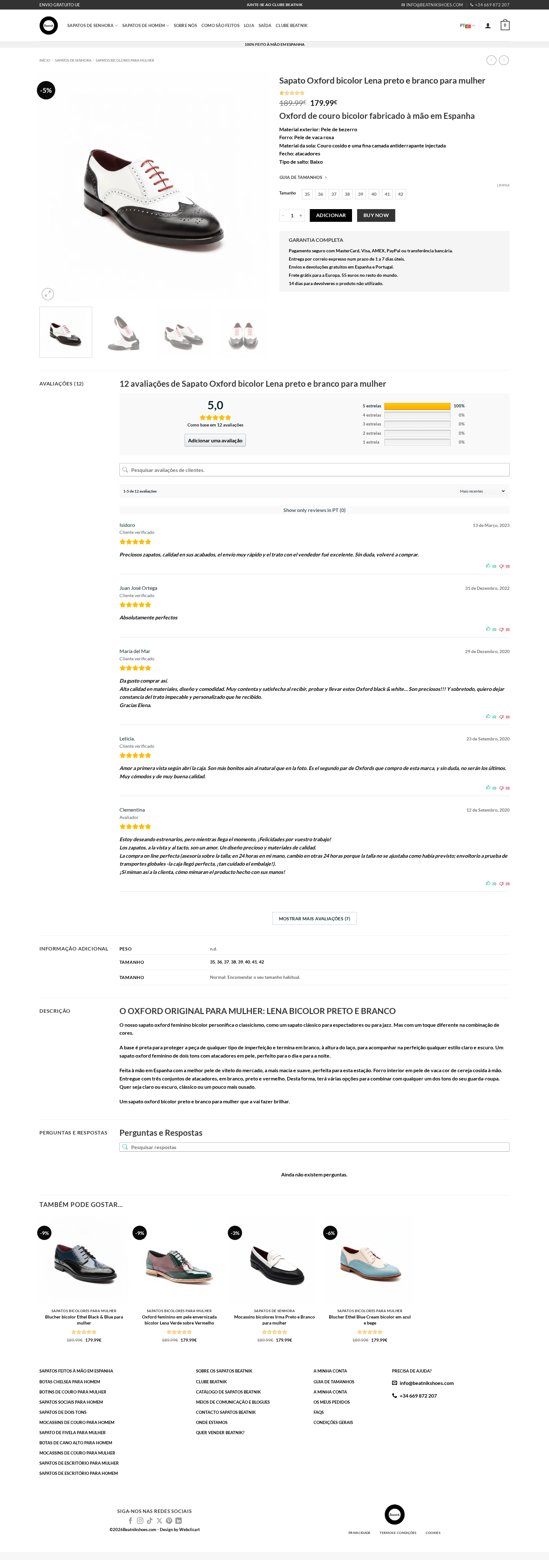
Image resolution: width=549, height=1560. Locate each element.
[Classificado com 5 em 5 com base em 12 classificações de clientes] (394, 92)
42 (261, 961)
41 (254, 961)
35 (212, 961)
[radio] (307, 194)
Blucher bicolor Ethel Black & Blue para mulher (84, 1319)
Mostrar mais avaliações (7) (314, 918)
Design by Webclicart (180, 1529)
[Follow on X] (159, 1521)
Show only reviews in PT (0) (314, 510)
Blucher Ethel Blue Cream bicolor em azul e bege (370, 1319)
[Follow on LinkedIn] (178, 1521)
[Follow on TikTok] (149, 1521)
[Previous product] (504, 60)
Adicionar (331, 215)
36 (219, 961)
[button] (488, 25)
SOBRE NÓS (185, 25)
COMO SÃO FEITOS (220, 25)
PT (462, 25)
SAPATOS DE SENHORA (90, 25)
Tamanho (287, 193)
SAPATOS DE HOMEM (143, 25)
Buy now (376, 215)
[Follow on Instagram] (140, 1521)
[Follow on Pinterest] (169, 1521)
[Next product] (491, 60)
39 (240, 961)
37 (226, 961)
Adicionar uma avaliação (215, 440)
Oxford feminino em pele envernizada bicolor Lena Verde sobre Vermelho (179, 1319)
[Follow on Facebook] (130, 1521)
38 (233, 961)
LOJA (249, 25)
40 (247, 961)
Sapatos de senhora (73, 60)
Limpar (503, 185)
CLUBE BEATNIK (292, 25)
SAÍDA (265, 25)
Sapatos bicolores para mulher (125, 60)
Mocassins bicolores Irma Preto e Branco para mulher (274, 1319)
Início (44, 60)
